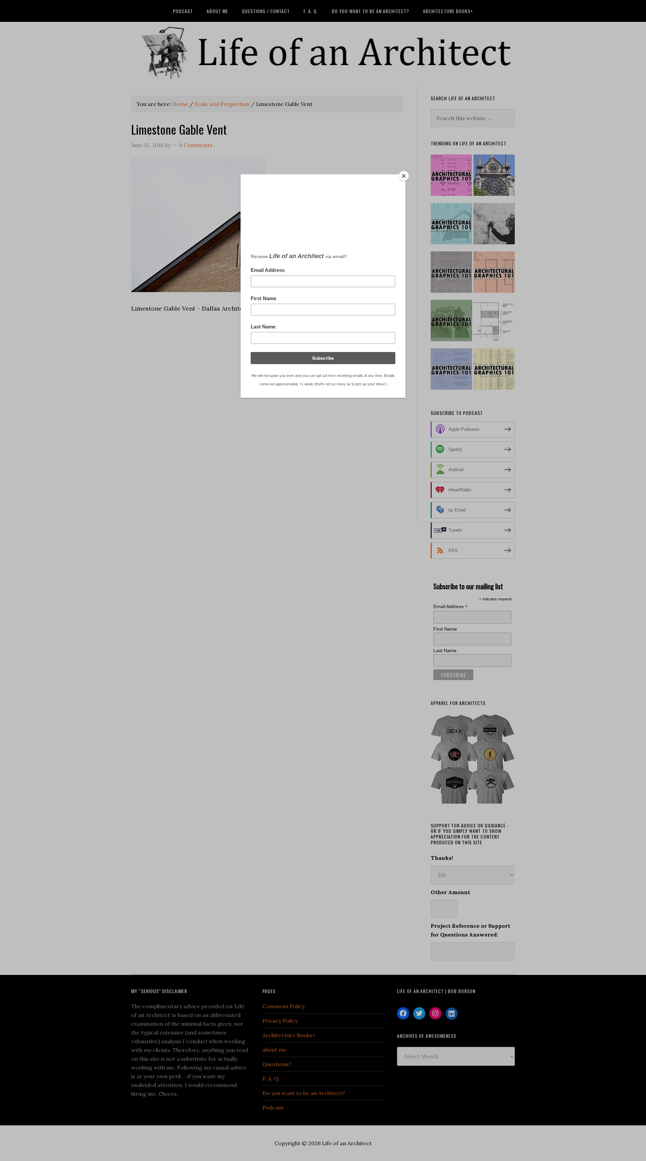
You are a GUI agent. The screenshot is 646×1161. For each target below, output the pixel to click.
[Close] (404, 176)
